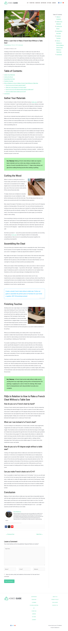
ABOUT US (55, 596)
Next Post (40, 534)
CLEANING (34, 602)
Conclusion (7, 93)
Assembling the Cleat (9, 79)
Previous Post (10, 534)
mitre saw (14, 234)
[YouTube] (63, 2)
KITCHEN (34, 616)
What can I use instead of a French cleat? (16, 87)
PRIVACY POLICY (55, 599)
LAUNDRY (34, 619)
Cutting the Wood (8, 77)
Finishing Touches (8, 81)
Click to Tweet (41, 298)
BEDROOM (34, 599)
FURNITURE (34, 611)
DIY (34, 608)
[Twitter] (61, 2)
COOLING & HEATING (34, 605)
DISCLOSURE (55, 602)
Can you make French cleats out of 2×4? (16, 91)
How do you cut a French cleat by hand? (16, 85)
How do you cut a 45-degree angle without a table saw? (19, 89)
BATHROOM (34, 596)
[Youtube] (12, 526)
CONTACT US (55, 605)
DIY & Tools (20, 45)
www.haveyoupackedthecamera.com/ (14, 522)
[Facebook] (59, 2)
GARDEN (34, 613)
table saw (34, 102)
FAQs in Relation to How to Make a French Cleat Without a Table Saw (21, 83)
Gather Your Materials (9, 74)
